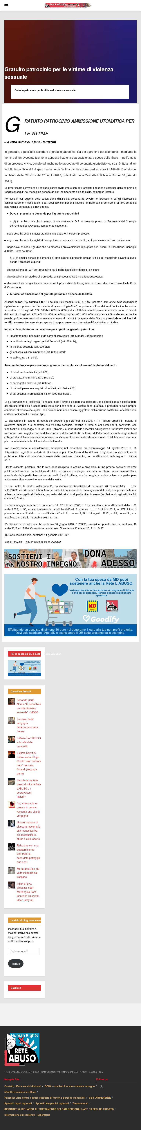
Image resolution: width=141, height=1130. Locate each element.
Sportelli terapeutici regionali (52, 1103)
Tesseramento (80, 1103)
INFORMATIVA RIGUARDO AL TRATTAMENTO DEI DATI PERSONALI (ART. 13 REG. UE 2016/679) (59, 1109)
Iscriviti (16, 963)
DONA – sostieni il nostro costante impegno (70, 1086)
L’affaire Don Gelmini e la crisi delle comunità (29, 742)
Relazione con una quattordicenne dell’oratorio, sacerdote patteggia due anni (28, 854)
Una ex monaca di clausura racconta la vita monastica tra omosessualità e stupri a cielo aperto (28, 830)
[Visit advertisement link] (70, 1014)
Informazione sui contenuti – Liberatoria (27, 1114)
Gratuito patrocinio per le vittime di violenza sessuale (58, 72)
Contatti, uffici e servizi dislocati (22, 1086)
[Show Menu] (6, 5)
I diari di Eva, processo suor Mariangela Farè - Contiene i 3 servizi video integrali (28, 892)
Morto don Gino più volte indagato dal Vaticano (28, 873)
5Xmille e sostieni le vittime (20, 1092)
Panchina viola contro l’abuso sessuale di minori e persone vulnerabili (44, 1097)
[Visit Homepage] (72, 5)
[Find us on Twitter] (101, 1086)
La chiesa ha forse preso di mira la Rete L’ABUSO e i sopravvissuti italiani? (29, 788)
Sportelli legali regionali (18, 1103)
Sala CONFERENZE (100, 1097)
